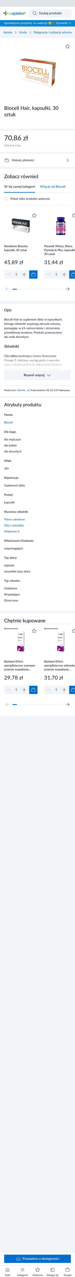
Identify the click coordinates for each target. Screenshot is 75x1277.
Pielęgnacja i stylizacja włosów (53, 32)
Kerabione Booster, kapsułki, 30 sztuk (16, 248)
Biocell (8, 422)
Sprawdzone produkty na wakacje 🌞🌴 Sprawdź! (36, 23)
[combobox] (50, 13)
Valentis (21, 390)
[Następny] (67, 289)
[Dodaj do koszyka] (33, 274)
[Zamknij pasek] (70, 23)
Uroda (23, 32)
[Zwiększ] (24, 274)
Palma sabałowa (14, 519)
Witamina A (11, 531)
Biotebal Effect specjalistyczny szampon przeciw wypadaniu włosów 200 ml (19, 665)
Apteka (7, 32)
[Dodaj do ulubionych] (67, 46)
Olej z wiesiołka (14, 525)
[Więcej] (67, 160)
